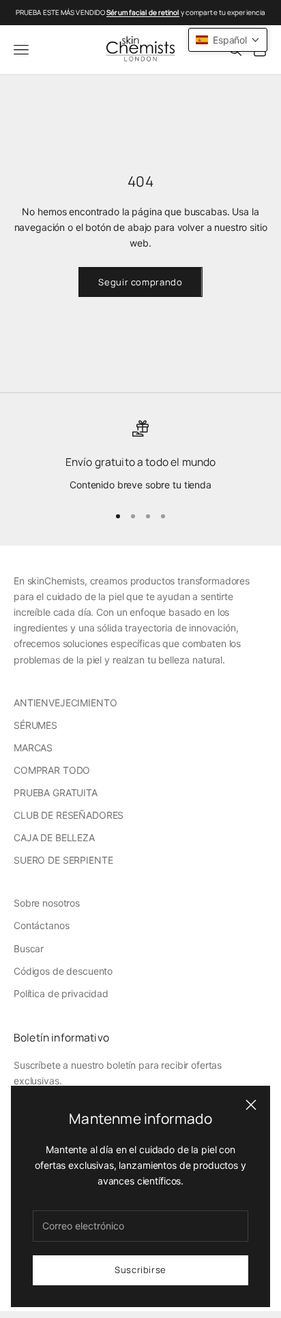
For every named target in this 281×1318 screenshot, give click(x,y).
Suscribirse (140, 1270)
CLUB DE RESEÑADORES (68, 815)
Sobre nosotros (47, 903)
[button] (228, 40)
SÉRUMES (35, 725)
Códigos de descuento (63, 971)
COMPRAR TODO (52, 770)
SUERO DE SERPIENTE (63, 860)
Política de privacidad (61, 993)
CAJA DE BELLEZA (54, 837)
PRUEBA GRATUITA (56, 792)
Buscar (29, 948)
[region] (140, 456)
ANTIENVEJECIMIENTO (65, 702)
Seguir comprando (140, 282)
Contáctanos (41, 925)
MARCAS (33, 747)
